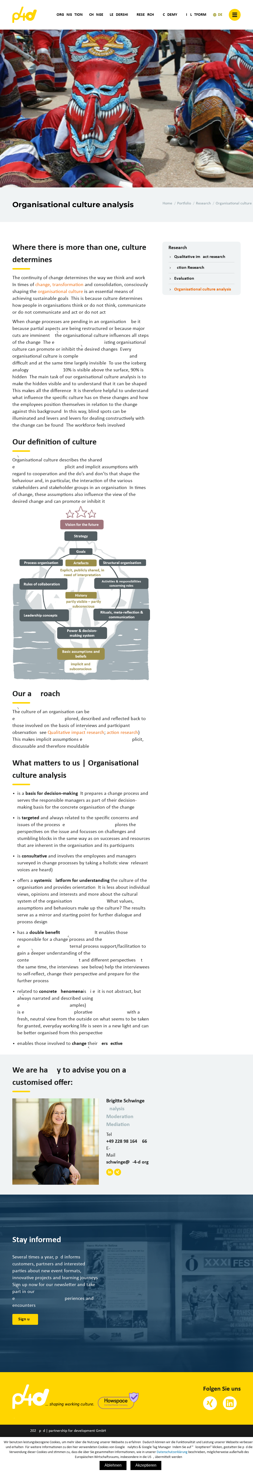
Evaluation (184, 278)
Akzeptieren (145, 1465)
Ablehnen (113, 1465)
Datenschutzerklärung (172, 1452)
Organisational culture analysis (202, 289)
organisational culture (60, 291)
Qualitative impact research (76, 732)
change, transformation (59, 284)
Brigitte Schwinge (125, 1101)
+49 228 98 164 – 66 (126, 1141)
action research (122, 732)
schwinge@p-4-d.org (127, 1162)
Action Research (189, 267)
